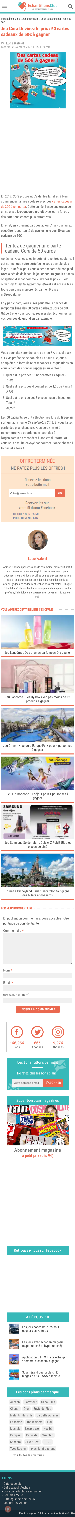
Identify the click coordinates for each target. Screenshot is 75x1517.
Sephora (15, 1442)
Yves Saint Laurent (43, 1449)
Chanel (14, 1409)
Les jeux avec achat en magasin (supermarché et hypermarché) (43, 1344)
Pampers (16, 1435)
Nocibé (47, 1429)
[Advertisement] (37, 150)
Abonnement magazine (37, 1152)
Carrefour (30, 1402)
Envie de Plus (42, 1409)
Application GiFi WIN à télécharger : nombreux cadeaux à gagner (44, 1359)
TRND (47, 1442)
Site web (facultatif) (16, 995)
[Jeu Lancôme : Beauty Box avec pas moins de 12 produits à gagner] (37, 692)
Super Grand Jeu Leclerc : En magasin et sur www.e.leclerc (41, 1374)
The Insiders (34, 1422)
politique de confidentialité (21, 923)
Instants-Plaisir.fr (21, 1415)
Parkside (31, 1435)
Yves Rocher (18, 1449)
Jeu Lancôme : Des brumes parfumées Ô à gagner (37, 652)
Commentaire (13, 931)
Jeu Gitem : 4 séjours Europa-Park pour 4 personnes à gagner (37, 748)
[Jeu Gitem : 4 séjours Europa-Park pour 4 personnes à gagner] (37, 741)
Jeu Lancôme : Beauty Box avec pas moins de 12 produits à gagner (37, 699)
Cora (16, 196)
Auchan (15, 1402)
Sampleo (47, 1435)
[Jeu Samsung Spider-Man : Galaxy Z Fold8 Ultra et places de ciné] (37, 838)
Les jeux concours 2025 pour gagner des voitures (40, 1329)
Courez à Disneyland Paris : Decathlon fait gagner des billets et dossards (37, 893)
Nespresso (32, 1429)
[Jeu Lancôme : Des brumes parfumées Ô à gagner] (37, 647)
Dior (26, 1409)
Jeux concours (30, 18)
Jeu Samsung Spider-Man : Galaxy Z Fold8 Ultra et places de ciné (37, 845)
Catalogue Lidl (13, 1484)
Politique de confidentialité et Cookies (56, 1513)
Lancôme (16, 1422)
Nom (6, 970)
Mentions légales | (28, 1513)
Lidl (49, 1422)
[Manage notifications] (8, 1509)
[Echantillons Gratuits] (38, 9)
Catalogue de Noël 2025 (19, 1499)
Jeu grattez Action (15, 1503)
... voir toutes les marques (27, 1455)
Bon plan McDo (13, 1495)
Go (60, 493)
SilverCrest (32, 1442)
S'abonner (53, 1083)
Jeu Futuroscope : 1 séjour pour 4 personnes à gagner (38, 796)
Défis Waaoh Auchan (17, 1487)
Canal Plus (48, 1402)
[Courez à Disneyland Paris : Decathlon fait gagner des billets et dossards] (37, 886)
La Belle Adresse (48, 1415)
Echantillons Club (10, 18)
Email (7, 983)
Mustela (15, 1429)
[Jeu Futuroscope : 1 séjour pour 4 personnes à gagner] (37, 789)
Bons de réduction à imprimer (23, 1491)
